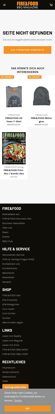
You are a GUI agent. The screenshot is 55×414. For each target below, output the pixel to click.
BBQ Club (7, 241)
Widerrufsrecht (10, 372)
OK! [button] (27, 408)
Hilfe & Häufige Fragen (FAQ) (18, 259)
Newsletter (8, 277)
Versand (6, 281)
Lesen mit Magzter (12, 340)
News (5, 232)
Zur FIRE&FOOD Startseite (27, 50)
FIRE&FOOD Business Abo (16, 218)
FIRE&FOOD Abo (11, 295)
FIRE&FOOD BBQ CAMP (15, 354)
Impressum (8, 367)
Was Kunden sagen (12, 322)
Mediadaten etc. (11, 214)
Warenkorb (8, 272)
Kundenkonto (9, 268)
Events (6, 236)
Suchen (6, 317)
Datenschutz (9, 376)
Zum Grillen (8, 313)
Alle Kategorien (10, 304)
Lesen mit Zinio (10, 345)
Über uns (7, 227)
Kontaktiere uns (11, 263)
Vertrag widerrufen (15, 387)
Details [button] (18, 400)
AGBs (5, 381)
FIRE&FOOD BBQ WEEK (15, 349)
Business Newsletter (13, 223)
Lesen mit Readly (11, 336)
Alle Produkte (9, 299)
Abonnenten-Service (13, 254)
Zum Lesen (8, 308)
